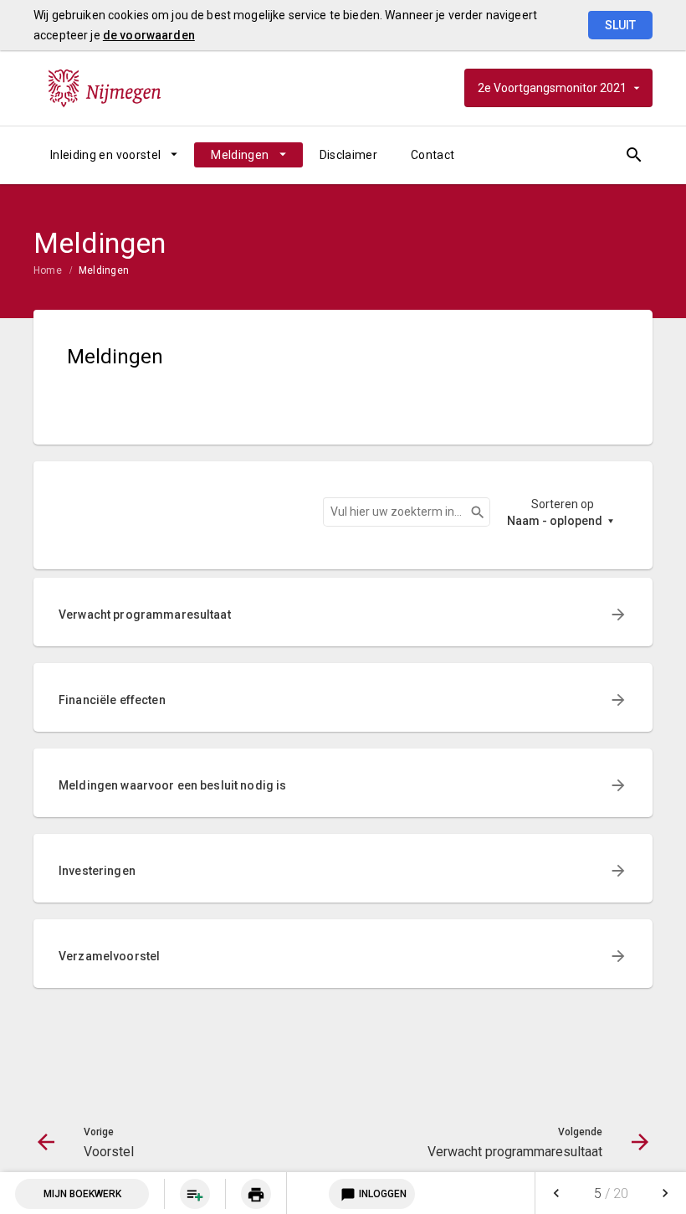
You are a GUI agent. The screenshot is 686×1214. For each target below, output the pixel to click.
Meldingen (240, 155)
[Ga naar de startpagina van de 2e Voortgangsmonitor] (104, 88)
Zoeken (470, 512)
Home (47, 270)
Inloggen (373, 1194)
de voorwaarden (149, 35)
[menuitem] (113, 154)
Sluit (620, 25)
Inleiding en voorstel (105, 155)
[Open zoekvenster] (634, 154)
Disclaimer (349, 155)
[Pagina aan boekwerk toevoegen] (195, 1194)
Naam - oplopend (554, 520)
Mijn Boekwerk (82, 1194)
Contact (432, 155)
